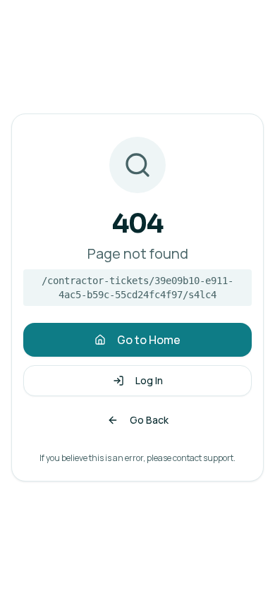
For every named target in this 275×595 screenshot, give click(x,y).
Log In (149, 380)
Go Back (149, 420)
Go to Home (149, 340)
